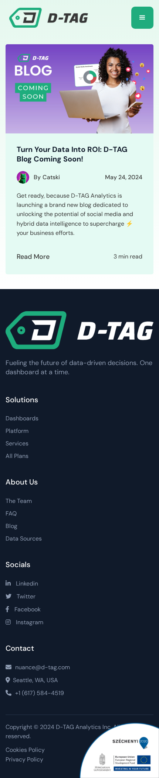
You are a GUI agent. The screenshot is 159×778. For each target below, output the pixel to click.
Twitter (20, 596)
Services (17, 444)
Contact (20, 648)
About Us (22, 482)
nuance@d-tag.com (38, 667)
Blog (11, 526)
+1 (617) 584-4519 (35, 693)
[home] (51, 18)
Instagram (24, 622)
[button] (142, 18)
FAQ (11, 514)
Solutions (22, 399)
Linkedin (22, 583)
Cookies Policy (25, 750)
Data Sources (24, 539)
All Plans (17, 456)
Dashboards (22, 418)
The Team (19, 501)
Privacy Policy (24, 759)
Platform (17, 431)
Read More (33, 256)
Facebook (23, 609)
